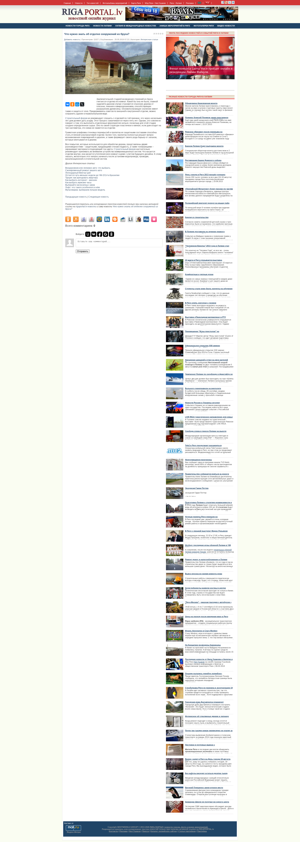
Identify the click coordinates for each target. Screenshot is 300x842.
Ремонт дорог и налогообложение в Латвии (206, 559)
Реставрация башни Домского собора (203, 160)
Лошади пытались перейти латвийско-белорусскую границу (203, 674)
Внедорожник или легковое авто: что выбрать (87, 168)
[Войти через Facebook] (99, 234)
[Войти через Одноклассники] (111, 234)
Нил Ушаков (199, 662)
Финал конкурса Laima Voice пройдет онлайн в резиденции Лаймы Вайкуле (200, 70)
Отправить (82, 251)
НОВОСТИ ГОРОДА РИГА (78, 26)
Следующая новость (98, 197)
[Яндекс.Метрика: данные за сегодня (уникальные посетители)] (74, 832)
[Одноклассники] (72, 104)
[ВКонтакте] (67, 104)
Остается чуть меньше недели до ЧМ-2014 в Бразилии (92, 175)
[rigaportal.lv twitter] (229, 3)
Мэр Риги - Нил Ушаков (155, 3)
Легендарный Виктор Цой (78, 173)
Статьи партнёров (187, 831)
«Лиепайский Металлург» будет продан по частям (209, 189)
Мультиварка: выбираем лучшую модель (85, 190)
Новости (78, 3)
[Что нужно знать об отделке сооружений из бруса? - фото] (109, 95)
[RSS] (222, 3)
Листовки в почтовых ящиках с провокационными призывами (200, 746)
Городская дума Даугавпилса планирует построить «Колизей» (204, 703)
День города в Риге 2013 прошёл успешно (205, 175)
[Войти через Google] (105, 234)
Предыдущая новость (76, 197)
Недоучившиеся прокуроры (198, 460)
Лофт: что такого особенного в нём (82, 187)
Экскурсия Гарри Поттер (197, 488)
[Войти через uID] (87, 234)
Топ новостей (92, 3)
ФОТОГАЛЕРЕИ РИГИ (204, 26)
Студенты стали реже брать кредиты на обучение (208, 289)
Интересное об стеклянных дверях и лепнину (207, 716)
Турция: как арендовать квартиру (81, 177)
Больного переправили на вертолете (203, 388)
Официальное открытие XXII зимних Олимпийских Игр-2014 (202, 347)
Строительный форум (76, 118)
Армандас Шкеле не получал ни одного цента (207, 802)
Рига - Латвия (176, 3)
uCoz (76, 823)
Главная (67, 3)
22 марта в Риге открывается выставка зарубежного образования (203, 261)
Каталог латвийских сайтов (164, 831)
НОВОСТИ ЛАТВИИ (102, 26)
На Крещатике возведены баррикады (203, 645)
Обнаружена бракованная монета (201, 103)
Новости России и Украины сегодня (202, 403)
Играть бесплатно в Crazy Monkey (201, 631)
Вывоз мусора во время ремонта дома (203, 574)
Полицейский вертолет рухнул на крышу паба (207, 203)
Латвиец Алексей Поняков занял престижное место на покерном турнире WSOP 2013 (206, 118)
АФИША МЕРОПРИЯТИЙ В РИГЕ (175, 26)
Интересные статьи (149, 39)
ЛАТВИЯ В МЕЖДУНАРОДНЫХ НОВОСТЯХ (135, 26)
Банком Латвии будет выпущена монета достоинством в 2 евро (204, 147)
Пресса (145, 831)
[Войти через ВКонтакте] (93, 234)
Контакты (113, 831)
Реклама (190, 3)
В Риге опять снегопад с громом (200, 303)
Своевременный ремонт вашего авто (83, 170)
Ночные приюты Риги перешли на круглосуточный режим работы (201, 518)
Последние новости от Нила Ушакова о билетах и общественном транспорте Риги (209, 660)
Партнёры (202, 831)
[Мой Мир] (77, 104)
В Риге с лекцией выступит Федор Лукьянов (206, 531)
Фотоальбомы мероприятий (115, 3)
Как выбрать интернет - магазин (81, 180)
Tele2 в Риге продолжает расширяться (203, 445)
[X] (82, 104)
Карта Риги (136, 3)
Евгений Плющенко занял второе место (204, 788)
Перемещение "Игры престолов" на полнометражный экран (202, 332)
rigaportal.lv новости (86, 206)
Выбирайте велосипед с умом (80, 185)
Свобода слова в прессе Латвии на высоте (205, 431)
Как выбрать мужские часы (78, 182)
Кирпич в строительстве (197, 217)
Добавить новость (72, 39)
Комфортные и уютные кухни (199, 274)
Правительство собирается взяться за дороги (207, 474)
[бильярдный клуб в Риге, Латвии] (181, 20)
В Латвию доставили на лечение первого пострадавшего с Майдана (205, 233)
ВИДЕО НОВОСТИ (226, 26)
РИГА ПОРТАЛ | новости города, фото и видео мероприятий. (179, 827)
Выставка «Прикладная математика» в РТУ (205, 317)
